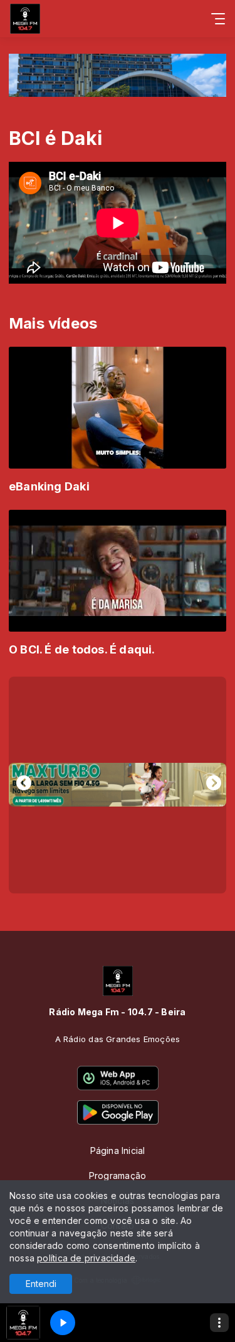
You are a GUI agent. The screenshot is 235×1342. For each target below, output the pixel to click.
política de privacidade (86, 1258)
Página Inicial (117, 1150)
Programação (117, 1175)
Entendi (41, 1283)
